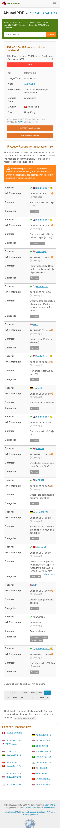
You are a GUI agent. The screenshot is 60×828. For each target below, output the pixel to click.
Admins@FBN (40, 512)
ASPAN (40, 448)
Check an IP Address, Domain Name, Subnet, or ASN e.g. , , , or (26, 25)
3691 (15, 697)
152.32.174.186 (13, 765)
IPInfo (20, 121)
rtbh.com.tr (41, 546)
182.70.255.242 (13, 754)
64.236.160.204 (13, 776)
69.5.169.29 (41, 773)
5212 (42, 697)
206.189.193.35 (43, 751)
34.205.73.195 (42, 784)
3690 (7, 697)
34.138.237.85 (42, 740)
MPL (35, 324)
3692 (22, 697)
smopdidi (37, 388)
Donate (34, 814)
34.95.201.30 (41, 745)
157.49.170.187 (43, 762)
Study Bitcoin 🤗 (44, 187)
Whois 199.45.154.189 (30, 135)
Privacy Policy (48, 807)
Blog (7, 811)
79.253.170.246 (43, 734)
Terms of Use (32, 807)
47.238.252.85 (42, 778)
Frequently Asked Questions (32, 811)
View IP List (50, 804)
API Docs (51, 811)
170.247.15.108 (43, 757)
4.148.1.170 (11, 751)
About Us (14, 811)
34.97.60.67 (11, 743)
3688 (40, 692)
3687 (33, 692)
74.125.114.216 (13, 773)
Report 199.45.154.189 (30, 128)
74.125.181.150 (13, 740)
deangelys (41, 251)
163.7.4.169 (11, 762)
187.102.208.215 (13, 732)
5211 (34, 697)
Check (51, 34)
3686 (25, 692)
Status (26, 814)
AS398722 (29, 83)
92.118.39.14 (41, 767)
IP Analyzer (42, 286)
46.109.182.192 (13, 784)
